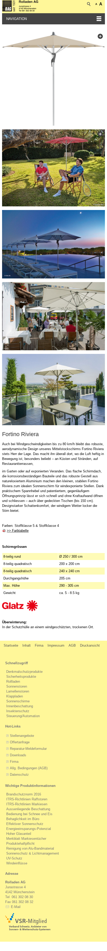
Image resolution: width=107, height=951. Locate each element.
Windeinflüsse (16, 863)
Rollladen (13, 681)
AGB (72, 645)
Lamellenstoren (17, 691)
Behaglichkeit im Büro (22, 819)
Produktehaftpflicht (20, 843)
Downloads (18, 755)
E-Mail (15, 907)
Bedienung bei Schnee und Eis (29, 814)
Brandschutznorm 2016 (23, 794)
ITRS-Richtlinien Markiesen (26, 804)
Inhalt (26, 645)
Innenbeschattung (19, 706)
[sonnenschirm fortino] (53, 79)
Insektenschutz (17, 711)
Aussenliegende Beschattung (28, 809)
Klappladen (14, 696)
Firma (39, 645)
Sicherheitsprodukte (21, 677)
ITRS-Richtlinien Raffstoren (26, 799)
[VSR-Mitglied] (28, 922)
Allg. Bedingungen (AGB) (29, 768)
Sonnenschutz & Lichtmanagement (32, 853)
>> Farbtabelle (18, 531)
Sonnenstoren (16, 686)
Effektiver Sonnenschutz (24, 824)
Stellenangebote (22, 736)
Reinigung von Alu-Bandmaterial (30, 848)
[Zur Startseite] (20, 6)
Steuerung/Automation (23, 716)
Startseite (11, 645)
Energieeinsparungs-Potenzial (28, 829)
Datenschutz (19, 775)
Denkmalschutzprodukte (24, 672)
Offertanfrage (20, 742)
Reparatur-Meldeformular (28, 749)
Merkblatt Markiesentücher (26, 839)
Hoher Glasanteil (18, 834)
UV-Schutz (14, 858)
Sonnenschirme (18, 701)
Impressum (56, 645)
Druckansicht (90, 645)
